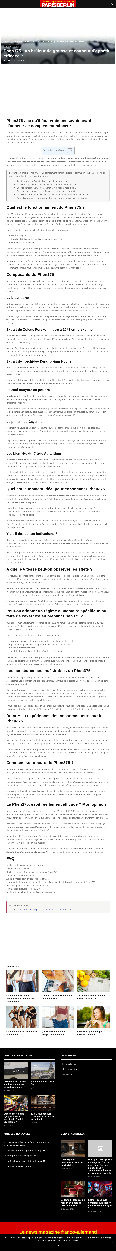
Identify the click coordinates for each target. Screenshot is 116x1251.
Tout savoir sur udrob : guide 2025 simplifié (24, 1150)
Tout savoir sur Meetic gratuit (18, 1166)
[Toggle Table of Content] (68, 150)
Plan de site (66, 1074)
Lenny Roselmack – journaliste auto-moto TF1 (25, 1161)
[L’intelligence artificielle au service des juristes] (73, 1148)
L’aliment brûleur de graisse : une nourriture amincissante (44, 909)
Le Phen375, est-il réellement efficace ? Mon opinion (31, 892)
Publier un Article (69, 1069)
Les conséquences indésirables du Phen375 (27, 885)
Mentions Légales (69, 1064)
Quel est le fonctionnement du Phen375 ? (26, 865)
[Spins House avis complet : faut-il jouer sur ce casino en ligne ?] (100, 1189)
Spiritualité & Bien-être (12, 46)
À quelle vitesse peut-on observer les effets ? (27, 878)
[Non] (112, 1242)
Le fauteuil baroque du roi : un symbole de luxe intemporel (73, 1203)
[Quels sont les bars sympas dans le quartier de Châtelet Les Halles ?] (16, 1103)
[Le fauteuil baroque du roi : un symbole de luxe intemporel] (73, 1189)
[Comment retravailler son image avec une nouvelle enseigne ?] (16, 1070)
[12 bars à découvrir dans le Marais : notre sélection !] (43, 1103)
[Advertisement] (58, 95)
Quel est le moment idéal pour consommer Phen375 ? (31, 872)
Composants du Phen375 (18, 868)
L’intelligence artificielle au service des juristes (72, 1162)
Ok (58, 1245)
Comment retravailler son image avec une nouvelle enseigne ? (15, 1084)
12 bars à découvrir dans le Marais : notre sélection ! (42, 1116)
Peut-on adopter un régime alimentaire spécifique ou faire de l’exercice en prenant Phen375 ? (50, 882)
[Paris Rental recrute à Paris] (43, 1070)
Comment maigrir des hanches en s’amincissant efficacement (20, 998)
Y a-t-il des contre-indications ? (21, 875)
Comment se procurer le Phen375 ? (23, 888)
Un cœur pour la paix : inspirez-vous (21, 1155)
